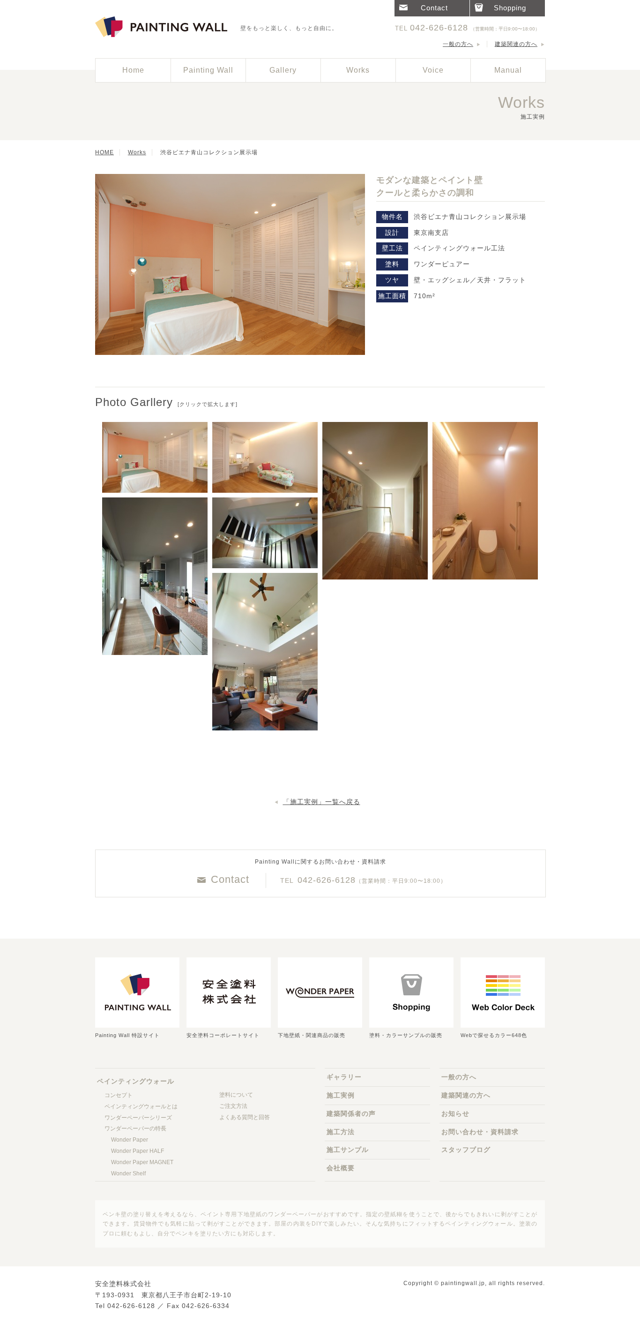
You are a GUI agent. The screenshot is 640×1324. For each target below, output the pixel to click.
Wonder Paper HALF (137, 1151)
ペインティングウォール (163, 27)
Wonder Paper (129, 1139)
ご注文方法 (233, 1106)
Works (137, 152)
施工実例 (341, 1095)
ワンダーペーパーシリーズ (138, 1117)
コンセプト (118, 1095)
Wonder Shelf (128, 1173)
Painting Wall (208, 70)
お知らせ (455, 1113)
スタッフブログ (466, 1149)
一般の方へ (458, 44)
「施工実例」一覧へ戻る (321, 801)
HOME (104, 152)
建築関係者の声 (351, 1113)
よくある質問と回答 (244, 1117)
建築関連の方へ (516, 44)
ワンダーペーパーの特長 (135, 1128)
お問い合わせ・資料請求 (480, 1132)
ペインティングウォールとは (141, 1106)
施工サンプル (348, 1149)
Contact (230, 879)
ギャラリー (344, 1077)
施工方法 (341, 1132)
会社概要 (341, 1168)
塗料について (236, 1094)
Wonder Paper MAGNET (142, 1162)
